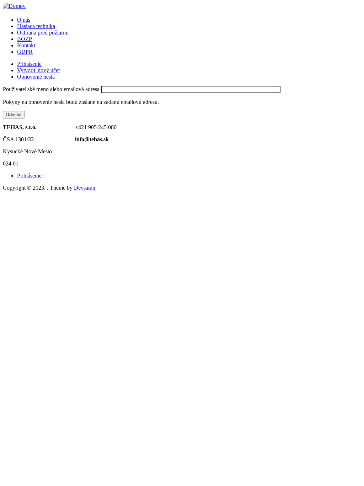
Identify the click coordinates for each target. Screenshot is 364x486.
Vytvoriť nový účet (38, 70)
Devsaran (84, 188)
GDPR (25, 52)
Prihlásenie (29, 64)
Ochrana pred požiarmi (43, 33)
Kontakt (26, 45)
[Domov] (14, 6)
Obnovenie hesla (36, 77)
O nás (23, 20)
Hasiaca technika (36, 26)
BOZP (24, 39)
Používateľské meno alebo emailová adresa (51, 89)
